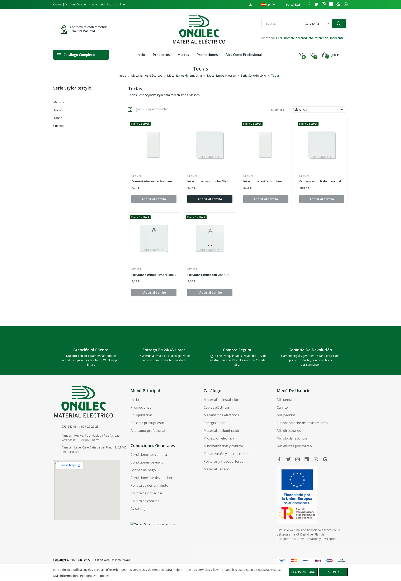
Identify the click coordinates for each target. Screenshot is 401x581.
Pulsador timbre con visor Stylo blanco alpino (209, 275)
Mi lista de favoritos (292, 438)
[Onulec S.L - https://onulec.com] (153, 524)
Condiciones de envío (147, 462)
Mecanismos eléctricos (221, 415)
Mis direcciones (289, 430)
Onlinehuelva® (120, 560)
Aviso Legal (139, 508)
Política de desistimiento (149, 485)
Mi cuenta (284, 399)
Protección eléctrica (219, 438)
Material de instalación (221, 399)
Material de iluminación (222, 430)
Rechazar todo (303, 572)
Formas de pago (143, 470)
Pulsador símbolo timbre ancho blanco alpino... (153, 275)
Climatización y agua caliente (226, 453)
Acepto (333, 572)
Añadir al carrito (210, 199)
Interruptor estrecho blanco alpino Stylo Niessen (265, 181)
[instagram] (324, 4)
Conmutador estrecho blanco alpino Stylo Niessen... (153, 181)
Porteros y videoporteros (223, 461)
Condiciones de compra (149, 454)
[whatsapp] (346, 4)
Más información (65, 575)
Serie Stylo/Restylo (72, 88)
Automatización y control (223, 446)
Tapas (57, 118)
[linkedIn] (331, 4)
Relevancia (318, 109)
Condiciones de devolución (151, 477)
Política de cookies (145, 501)
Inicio (135, 399)
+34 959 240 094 (82, 30)
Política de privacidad (147, 493)
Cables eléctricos (217, 407)
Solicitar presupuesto (147, 423)
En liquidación (141, 415)
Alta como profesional (148, 430)
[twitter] (316, 4)
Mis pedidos (286, 415)
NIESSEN (136, 176)
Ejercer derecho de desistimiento (302, 423)
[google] (338, 4)
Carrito (282, 407)
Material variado (216, 469)
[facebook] (309, 4)
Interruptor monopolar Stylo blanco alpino (209, 181)
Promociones (141, 407)
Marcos (58, 102)
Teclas (58, 110)
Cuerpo (58, 126)
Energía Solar (214, 423)
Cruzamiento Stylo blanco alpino (321, 181)
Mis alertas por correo (294, 446)
